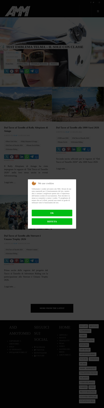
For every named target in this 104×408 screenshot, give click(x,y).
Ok (52, 213)
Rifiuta (52, 221)
